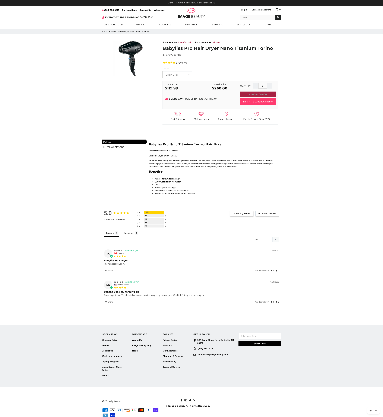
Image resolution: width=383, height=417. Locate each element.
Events (105, 375)
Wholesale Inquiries (112, 356)
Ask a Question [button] (243, 213)
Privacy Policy (170, 340)
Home (104, 31)
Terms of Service (171, 367)
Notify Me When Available (258, 101)
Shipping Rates (109, 340)
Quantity (245, 86)
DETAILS (107, 142)
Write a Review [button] (269, 213)
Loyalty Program (110, 361)
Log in (244, 10)
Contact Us (145, 10)
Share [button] (110, 270)
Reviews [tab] (109, 233)
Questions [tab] (128, 233)
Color (166, 68)
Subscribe (260, 343)
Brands (105, 345)
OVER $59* (129, 17)
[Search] (278, 17)
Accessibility (169, 361)
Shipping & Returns (173, 356)
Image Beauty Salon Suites (112, 368)
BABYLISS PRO (174, 55)
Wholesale (159, 10)
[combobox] (258, 17)
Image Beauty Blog (142, 345)
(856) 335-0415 (111, 10)
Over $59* (193, 99)
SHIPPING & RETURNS (113, 147)
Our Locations (129, 10)
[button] (113, 25)
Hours (135, 351)
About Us (137, 340)
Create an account (261, 10)
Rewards (167, 345)
